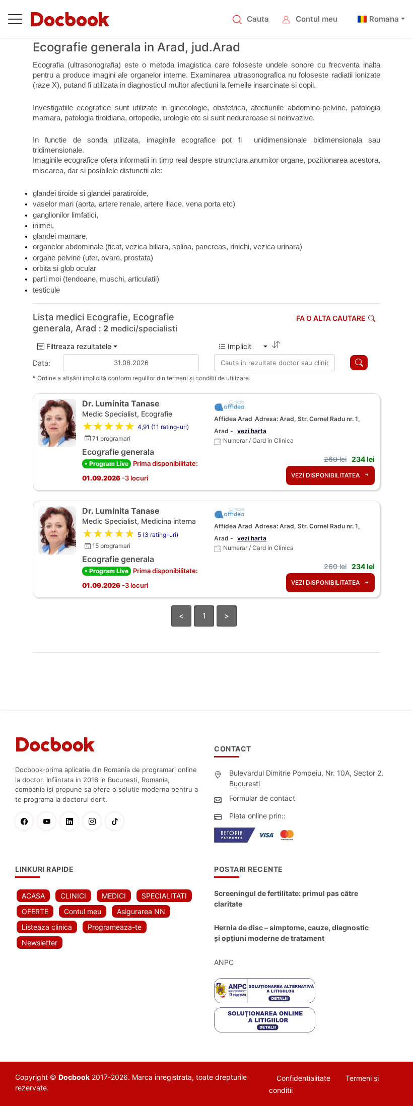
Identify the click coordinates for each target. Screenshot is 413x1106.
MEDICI (114, 895)
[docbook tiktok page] (117, 821)
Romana (384, 19)
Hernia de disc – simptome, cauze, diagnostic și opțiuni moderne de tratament (291, 932)
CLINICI (73, 895)
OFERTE (35, 911)
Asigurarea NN (141, 911)
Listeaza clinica (47, 927)
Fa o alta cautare (331, 318)
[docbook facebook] (26, 821)
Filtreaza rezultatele (77, 346)
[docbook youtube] (49, 821)
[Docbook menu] (15, 21)
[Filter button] (359, 362)
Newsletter (39, 942)
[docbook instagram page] (94, 821)
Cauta (258, 19)
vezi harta (251, 431)
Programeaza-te (115, 927)
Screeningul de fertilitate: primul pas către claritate (286, 898)
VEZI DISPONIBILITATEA (326, 475)
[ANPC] (264, 990)
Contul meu (316, 19)
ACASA (33, 895)
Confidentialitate (303, 1078)
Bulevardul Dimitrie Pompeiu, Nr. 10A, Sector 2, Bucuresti (306, 778)
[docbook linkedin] (71, 821)
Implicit (243, 346)
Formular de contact (262, 798)
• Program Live (106, 463)
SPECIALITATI (164, 895)
